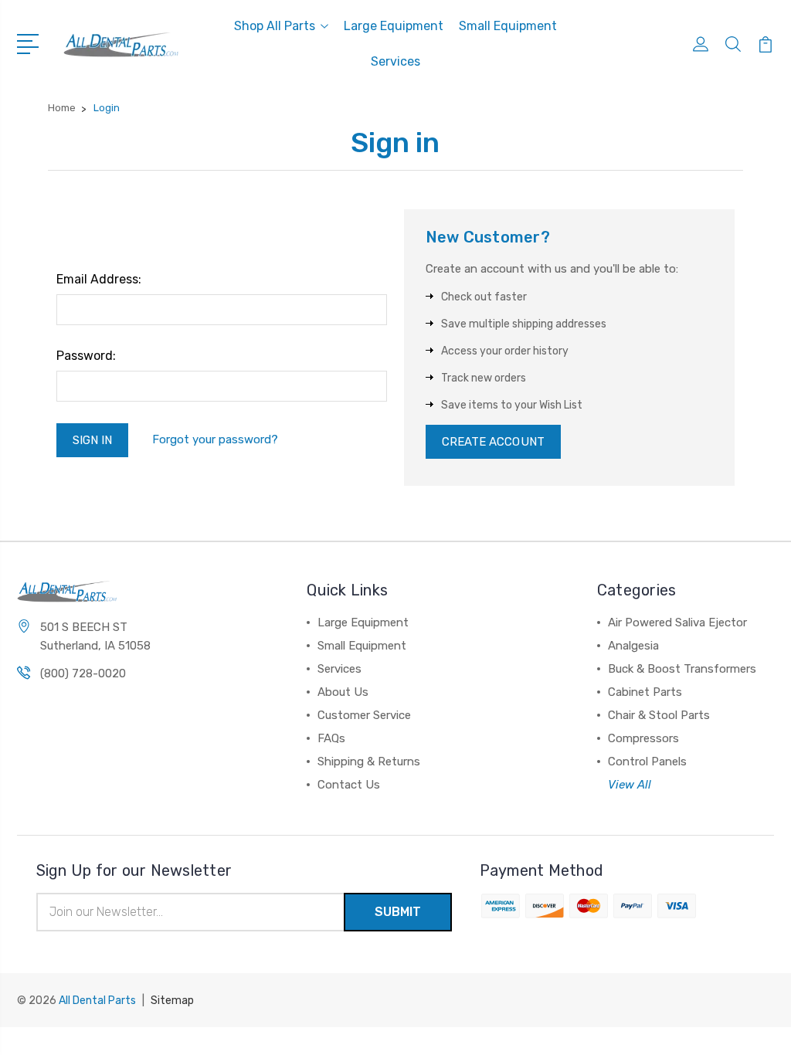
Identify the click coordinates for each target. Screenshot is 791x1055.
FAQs (331, 738)
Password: (86, 355)
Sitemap (172, 1000)
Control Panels (647, 761)
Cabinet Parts (645, 692)
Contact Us (348, 785)
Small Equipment (508, 26)
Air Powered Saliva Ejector (677, 622)
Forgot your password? (215, 439)
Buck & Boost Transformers (682, 669)
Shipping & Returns (368, 761)
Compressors (643, 738)
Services (395, 61)
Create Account (493, 442)
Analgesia (633, 646)
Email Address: (98, 279)
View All (629, 785)
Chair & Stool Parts (659, 715)
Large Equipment (393, 26)
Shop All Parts (274, 26)
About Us (342, 692)
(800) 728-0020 (83, 673)
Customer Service (364, 715)
